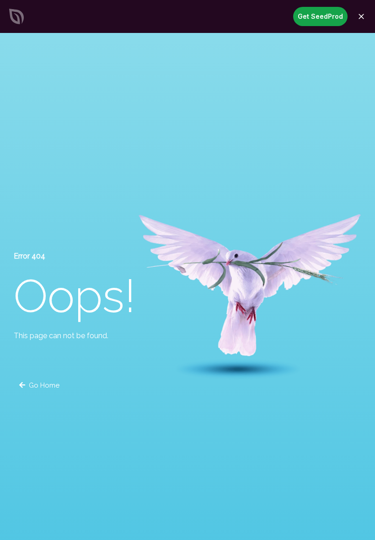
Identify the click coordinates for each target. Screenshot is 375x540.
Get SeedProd (320, 16)
